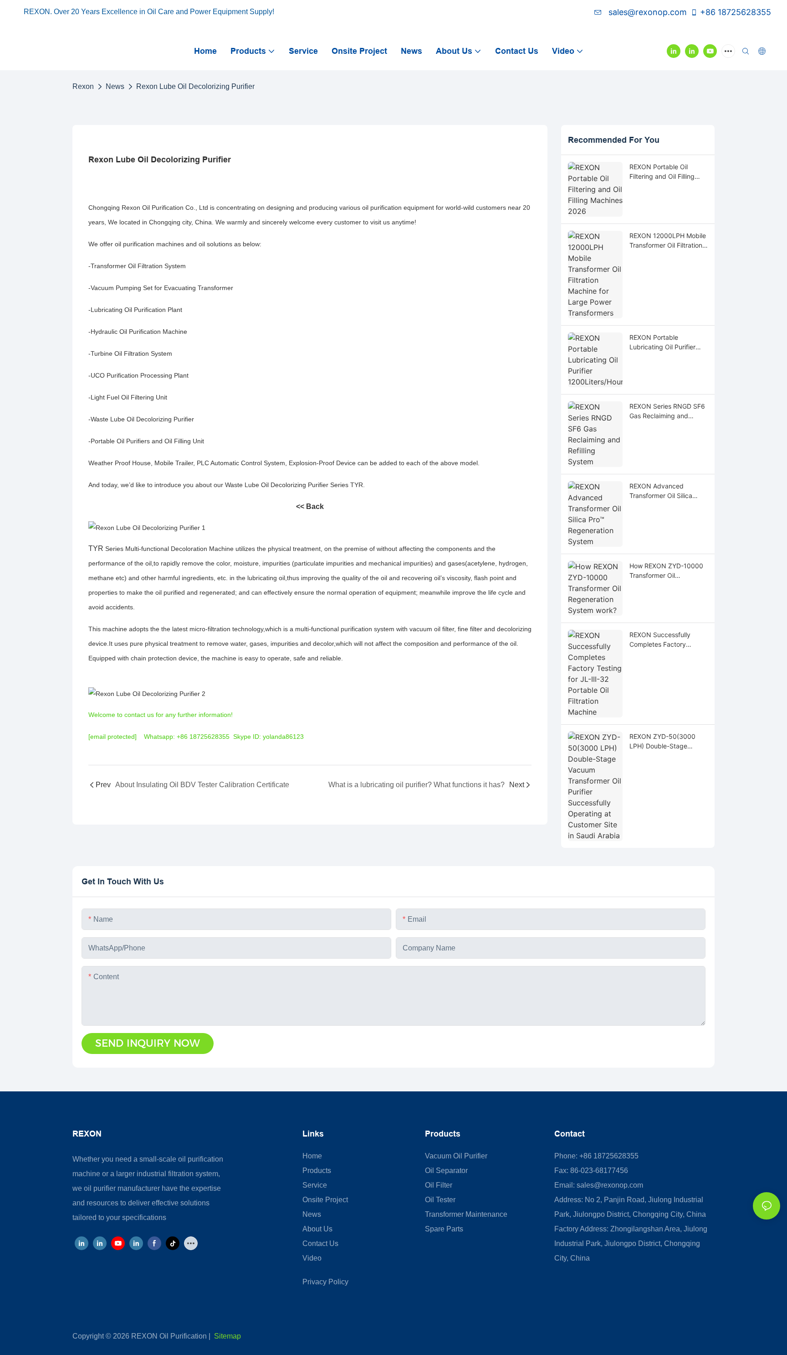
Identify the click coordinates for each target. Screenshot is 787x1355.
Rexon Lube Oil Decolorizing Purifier (195, 86)
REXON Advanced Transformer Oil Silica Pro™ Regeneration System (660, 491)
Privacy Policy (325, 1282)
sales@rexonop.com (646, 12)
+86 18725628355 (735, 12)
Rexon (83, 86)
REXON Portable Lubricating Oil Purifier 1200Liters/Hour (662, 342)
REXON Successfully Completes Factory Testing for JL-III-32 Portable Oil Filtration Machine (660, 640)
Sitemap (227, 1336)
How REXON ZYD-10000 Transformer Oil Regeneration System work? (666, 571)
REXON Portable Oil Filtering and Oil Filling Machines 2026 (662, 172)
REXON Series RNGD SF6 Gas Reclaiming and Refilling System (667, 411)
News (115, 86)
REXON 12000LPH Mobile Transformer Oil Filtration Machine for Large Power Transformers (667, 241)
